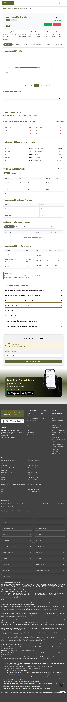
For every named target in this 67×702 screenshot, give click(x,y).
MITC (2, 489)
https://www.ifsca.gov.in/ (15, 597)
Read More (5, 39)
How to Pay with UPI (6, 463)
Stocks (9, 8)
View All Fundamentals (57, 142)
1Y (36, 85)
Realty (8, 19)
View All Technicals (58, 200)
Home (4, 8)
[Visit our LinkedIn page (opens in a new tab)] (19, 421)
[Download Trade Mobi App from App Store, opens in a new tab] (27, 393)
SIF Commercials (32, 475)
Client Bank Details (33, 465)
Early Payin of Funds (6, 472)
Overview (7, 44)
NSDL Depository (32, 479)
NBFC (28, 425)
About (17, 44)
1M (20, 85)
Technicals (59, 44)
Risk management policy (58, 432)
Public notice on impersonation (36, 491)
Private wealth (30, 432)
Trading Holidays (5, 486)
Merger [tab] (53, 226)
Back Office (31, 486)
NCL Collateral (55, 451)
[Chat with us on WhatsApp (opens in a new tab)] (22, 421)
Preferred (43, 418)
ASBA (2, 491)
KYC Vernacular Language (59, 439)
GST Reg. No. (55, 442)
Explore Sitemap (23, 511)
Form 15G (3, 475)
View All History (59, 121)
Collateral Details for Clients (8, 467)
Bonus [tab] (26, 226)
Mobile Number (8, 353)
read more (28, 277)
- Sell (57, 24)
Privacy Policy (55, 427)
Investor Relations (57, 413)
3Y (41, 85)
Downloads (54, 423)
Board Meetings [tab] (9, 226)
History (26, 44)
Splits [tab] (32, 226)
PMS (28, 430)
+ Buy (48, 24)
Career (53, 418)
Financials (48, 44)
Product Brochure (56, 425)
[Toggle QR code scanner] (61, 685)
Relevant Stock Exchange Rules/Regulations (13, 484)
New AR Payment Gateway (8, 460)
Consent (30, 470)
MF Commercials (32, 472)
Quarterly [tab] (7, 173)
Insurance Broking (32, 420)
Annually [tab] (14, 173)
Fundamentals (37, 44)
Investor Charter (56, 437)
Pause (62, 692)
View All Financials (59, 168)
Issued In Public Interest (58, 446)
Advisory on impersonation (59, 430)
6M (31, 85)
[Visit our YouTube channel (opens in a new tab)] (15, 421)
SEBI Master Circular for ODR (36, 484)
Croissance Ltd (17, 8)
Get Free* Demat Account (33, 361)
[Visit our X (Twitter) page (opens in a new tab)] (11, 421)
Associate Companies (34, 460)
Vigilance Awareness (33, 489)
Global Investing (31, 435)
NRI (42, 413)
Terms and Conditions (57, 420)
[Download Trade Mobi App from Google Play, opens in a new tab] (13, 393)
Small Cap (14, 19)
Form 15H (3, 477)
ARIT (28, 416)
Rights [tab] (38, 226)
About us (54, 416)
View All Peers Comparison (57, 246)
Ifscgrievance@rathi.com (33, 596)
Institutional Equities (32, 418)
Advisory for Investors (57, 444)
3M (26, 85)
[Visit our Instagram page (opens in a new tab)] (7, 421)
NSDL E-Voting (5, 482)
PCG (42, 416)
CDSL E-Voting (5, 465)
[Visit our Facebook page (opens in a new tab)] (3, 421)
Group (28, 413)
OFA (28, 427)
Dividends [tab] (18, 226)
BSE (8, 25)
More (2, 494)
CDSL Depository (32, 463)
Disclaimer (4, 470)
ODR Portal (31, 482)
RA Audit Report (56, 449)
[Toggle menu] (63, 3)
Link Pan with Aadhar (33, 477)
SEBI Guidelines (56, 435)
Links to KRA (4, 479)
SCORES (15, 672)
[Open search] (59, 3)
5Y (46, 85)
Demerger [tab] (45, 226)
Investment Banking (32, 423)
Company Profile (32, 467)
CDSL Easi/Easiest (56, 453)
